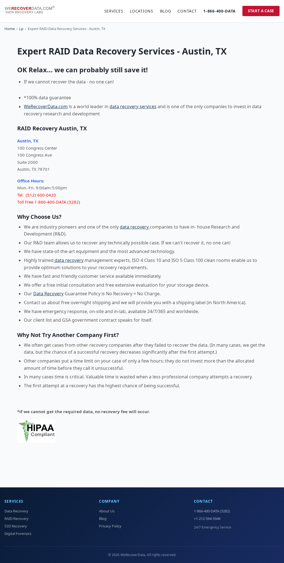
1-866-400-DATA (219, 11)
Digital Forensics (17, 533)
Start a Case (261, 10)
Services (113, 11)
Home (9, 28)
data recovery (135, 227)
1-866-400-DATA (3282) (212, 511)
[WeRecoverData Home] (32, 11)
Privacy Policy (110, 526)
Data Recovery (48, 294)
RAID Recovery (16, 518)
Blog (165, 11)
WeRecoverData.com (46, 106)
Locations (141, 11)
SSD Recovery (15, 526)
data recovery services (133, 106)
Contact (187, 11)
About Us (107, 511)
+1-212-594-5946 (207, 518)
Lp (21, 28)
